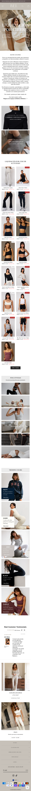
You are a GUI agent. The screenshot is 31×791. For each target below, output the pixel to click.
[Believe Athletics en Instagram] (13, 775)
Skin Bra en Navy (6, 647)
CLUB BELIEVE (15, 747)
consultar (15, 698)
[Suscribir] (27, 770)
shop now (15, 737)
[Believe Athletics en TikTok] (16, 775)
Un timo (7, 637)
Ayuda (15, 742)
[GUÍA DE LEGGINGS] (15, 677)
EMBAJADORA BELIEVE (15, 752)
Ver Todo (15, 367)
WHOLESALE (15, 756)
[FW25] (15, 716)
